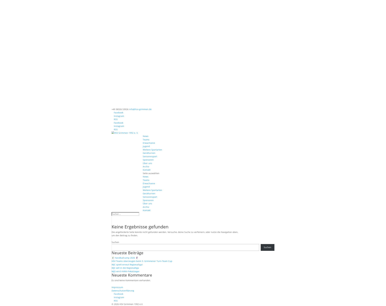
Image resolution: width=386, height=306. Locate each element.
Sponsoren (148, 159)
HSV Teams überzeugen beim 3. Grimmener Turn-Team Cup (142, 261)
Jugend (146, 146)
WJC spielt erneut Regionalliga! (127, 264)
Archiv (146, 166)
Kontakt (146, 169)
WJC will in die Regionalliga (125, 267)
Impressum (117, 287)
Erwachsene (149, 142)
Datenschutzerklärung (123, 290)
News (145, 136)
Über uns (147, 163)
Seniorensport (150, 156)
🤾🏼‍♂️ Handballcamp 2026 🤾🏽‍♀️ (125, 257)
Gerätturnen (149, 153)
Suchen (115, 242)
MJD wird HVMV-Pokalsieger (125, 271)
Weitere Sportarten (152, 149)
